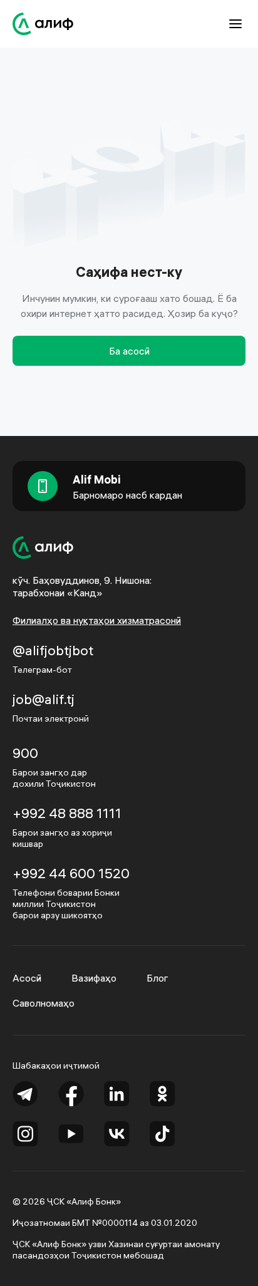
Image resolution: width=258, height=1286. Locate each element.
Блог (157, 978)
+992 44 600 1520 (71, 873)
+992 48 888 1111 (67, 813)
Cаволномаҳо (44, 1003)
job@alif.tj (44, 699)
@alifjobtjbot (53, 650)
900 (25, 753)
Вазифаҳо (93, 978)
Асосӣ (27, 978)
